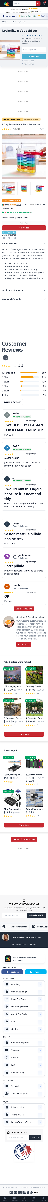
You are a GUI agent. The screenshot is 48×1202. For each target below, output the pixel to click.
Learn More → (18, 960)
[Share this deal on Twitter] (9, 238)
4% (44, 390)
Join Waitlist (24, 228)
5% (44, 395)
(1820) (16, 128)
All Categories (10, 16)
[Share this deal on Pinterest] (15, 238)
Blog (13, 1021)
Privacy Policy (17, 1107)
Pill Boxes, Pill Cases (19, 22)
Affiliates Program (19, 1093)
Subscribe (35, 1137)
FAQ (34, 944)
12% (44, 381)
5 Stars (5, 377)
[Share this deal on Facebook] (4, 238)
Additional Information (13, 290)
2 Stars (5, 390)
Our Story (15, 984)
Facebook (14, 972)
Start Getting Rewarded (25, 957)
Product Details (9, 243)
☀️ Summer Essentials (27, 16)
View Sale (24, 734)
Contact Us (23, 644)
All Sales (5, 22)
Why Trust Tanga (19, 991)
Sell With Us (16, 1086)
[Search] (38, 3)
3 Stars (5, 386)
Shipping (15, 1050)
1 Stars (5, 395)
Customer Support (20, 1042)
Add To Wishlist (9, 232)
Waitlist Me (34, 56)
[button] (12, 208)
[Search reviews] (5, 357)
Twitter (37, 972)
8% (44, 386)
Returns (15, 1057)
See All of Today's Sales (24, 839)
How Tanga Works (19, 1006)
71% (44, 377)
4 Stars (5, 381)
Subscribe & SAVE (36, 915)
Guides (14, 1029)
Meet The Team (18, 999)
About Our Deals (19, 1014)
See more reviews (24, 608)
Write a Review (12, 401)
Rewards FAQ (17, 1072)
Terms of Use (17, 1114)
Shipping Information (12, 299)
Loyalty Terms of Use (21, 1122)
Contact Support (21, 944)
